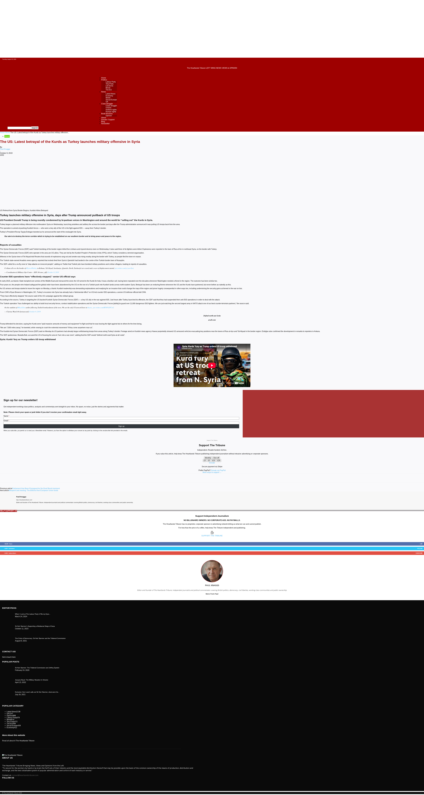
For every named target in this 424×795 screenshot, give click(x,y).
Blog (103, 122)
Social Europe (111, 100)
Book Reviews (107, 114)
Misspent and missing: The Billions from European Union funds (33, 490)
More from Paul (212, 594)
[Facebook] (20, 162)
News (103, 92)
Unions (108, 108)
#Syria (28, 268)
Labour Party (111, 82)
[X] (28, 162)
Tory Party (110, 84)
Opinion (109, 116)
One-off (216, 458)
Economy (109, 96)
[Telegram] (83, 162)
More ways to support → (212, 472)
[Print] (75, 162)
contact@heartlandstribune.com (25, 775)
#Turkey (34, 268)
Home (103, 78)
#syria (89, 307)
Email (6, 421)
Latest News (110, 94)
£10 (213, 460)
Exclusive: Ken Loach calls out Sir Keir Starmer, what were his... (37, 692)
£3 (205, 460)
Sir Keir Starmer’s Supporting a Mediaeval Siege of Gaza (35, 626)
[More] (91, 162)
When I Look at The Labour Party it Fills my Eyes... (32, 614)
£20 (218, 460)
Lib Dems (109, 86)
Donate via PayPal (218, 470)
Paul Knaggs (5, 149)
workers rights (111, 110)
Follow (419, 548)
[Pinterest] (36, 162)
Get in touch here (9, 657)
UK (107, 102)
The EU (109, 90)
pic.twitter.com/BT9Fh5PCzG (103, 307)
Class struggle (111, 106)
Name (6, 416)
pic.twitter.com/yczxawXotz (124, 268)
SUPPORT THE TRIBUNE (212, 536)
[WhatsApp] (44, 162)
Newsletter (105, 124)
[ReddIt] (59, 162)
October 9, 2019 (53, 272)
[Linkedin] (52, 162)
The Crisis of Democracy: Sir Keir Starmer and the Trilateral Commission (40, 638)
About (103, 118)
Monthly (208, 458)
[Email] (67, 162)
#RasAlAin (21, 307)
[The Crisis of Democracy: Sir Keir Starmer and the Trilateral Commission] (7, 613)
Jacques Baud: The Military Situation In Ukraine (31, 680)
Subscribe (419, 553)
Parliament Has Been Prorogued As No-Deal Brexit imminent (36, 488)
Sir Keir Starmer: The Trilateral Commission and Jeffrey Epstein (37, 668)
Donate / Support (108, 120)
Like (421, 544)
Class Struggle (107, 104)
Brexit (108, 88)
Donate (212, 463)
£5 (209, 460)
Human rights (111, 112)
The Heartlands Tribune (25, 741)
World (108, 98)
